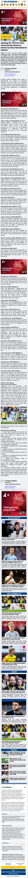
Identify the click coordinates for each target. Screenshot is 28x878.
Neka (13, 870)
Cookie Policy (10, 876)
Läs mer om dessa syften (20, 864)
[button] (25, 787)
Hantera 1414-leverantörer (8, 864)
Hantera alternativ (13, 873)
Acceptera (13, 867)
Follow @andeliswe (10, 75)
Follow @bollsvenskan (10, 74)
